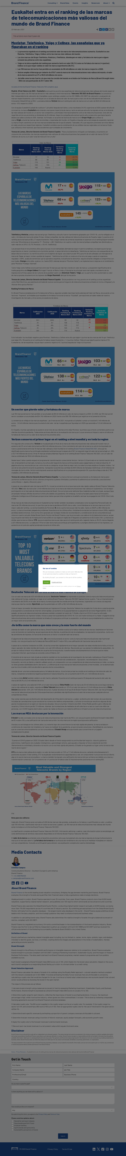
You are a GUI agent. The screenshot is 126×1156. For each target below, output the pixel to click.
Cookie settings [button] (57, 582)
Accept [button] (46, 582)
